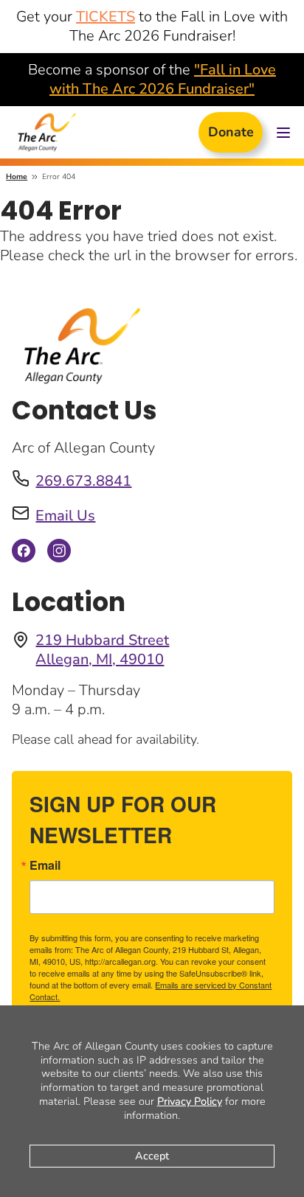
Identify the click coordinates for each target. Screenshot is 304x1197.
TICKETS (105, 17)
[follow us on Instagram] (59, 555)
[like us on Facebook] (23, 555)
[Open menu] (283, 133)
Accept (152, 1155)
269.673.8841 (83, 481)
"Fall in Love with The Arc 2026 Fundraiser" (162, 79)
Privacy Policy (189, 1101)
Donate (231, 132)
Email (45, 865)
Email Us (65, 516)
